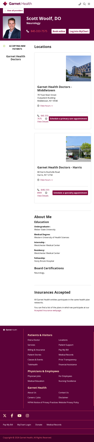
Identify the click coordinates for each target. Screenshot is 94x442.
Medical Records (66, 354)
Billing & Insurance (36, 349)
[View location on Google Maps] (49, 68)
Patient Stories (34, 354)
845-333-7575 (38, 31)
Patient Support (66, 345)
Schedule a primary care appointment (68, 118)
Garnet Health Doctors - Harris (59, 167)
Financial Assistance (68, 364)
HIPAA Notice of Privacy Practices (43, 402)
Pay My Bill (64, 349)
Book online (59, 31)
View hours (45, 105)
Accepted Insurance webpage (47, 310)
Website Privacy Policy (69, 402)
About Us (32, 392)
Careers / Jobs (34, 397)
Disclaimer (63, 397)
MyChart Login (24, 424)
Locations (63, 340)
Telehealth (33, 364)
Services (31, 345)
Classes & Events (35, 359)
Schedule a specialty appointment (70, 192)
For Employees (65, 376)
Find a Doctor (34, 340)
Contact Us (64, 392)
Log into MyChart (79, 31)
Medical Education (36, 381)
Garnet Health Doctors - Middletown (54, 88)
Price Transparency (67, 359)
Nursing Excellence (67, 381)
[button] (89, 4)
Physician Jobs (34, 376)
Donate (38, 424)
